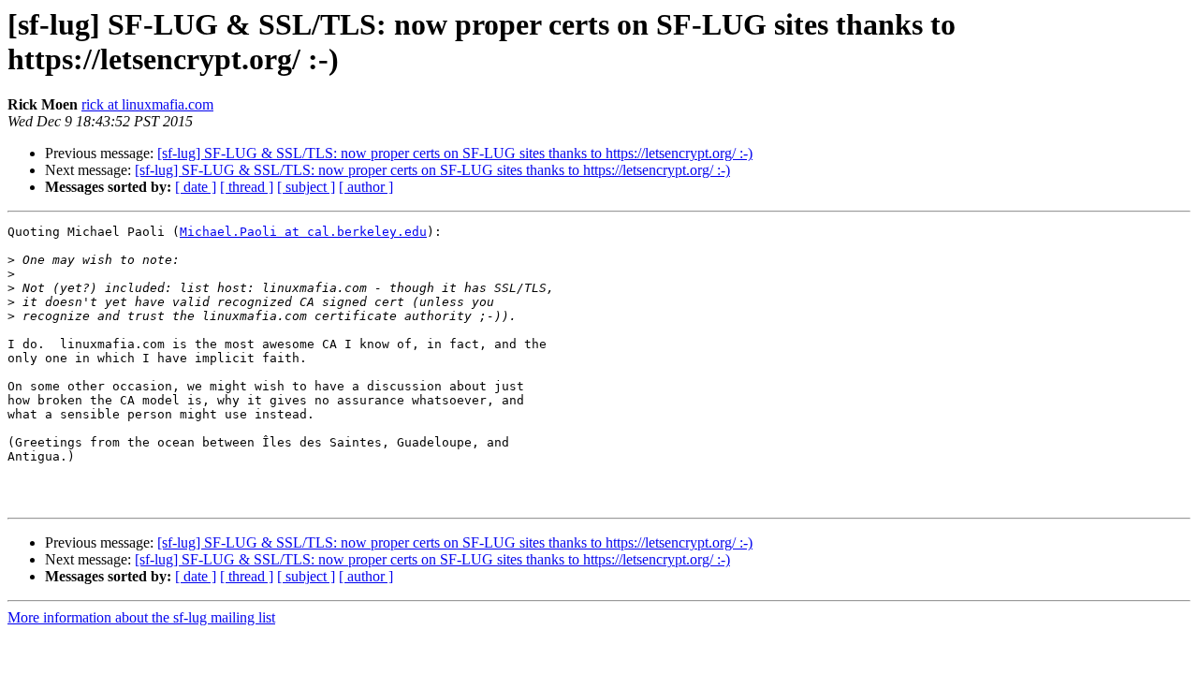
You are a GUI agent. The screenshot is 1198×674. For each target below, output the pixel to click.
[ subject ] (306, 187)
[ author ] (366, 187)
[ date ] (195, 187)
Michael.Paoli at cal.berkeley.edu (303, 232)
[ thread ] (246, 187)
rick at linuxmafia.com (147, 104)
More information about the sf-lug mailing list (141, 617)
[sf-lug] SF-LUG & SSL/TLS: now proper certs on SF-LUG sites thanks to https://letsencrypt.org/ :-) (454, 153)
